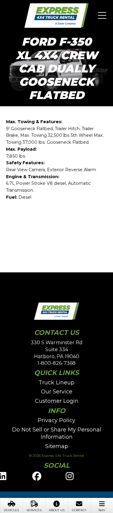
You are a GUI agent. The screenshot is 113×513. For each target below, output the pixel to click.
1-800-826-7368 (56, 363)
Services (34, 510)
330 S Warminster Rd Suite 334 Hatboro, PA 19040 (57, 349)
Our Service (56, 391)
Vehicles (11, 510)
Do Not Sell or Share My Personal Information (56, 433)
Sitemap (56, 446)
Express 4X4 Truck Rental (56, 15)
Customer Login (56, 401)
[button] (102, 16)
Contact (79, 510)
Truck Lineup (56, 382)
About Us (56, 510)
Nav (102, 510)
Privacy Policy (56, 420)
